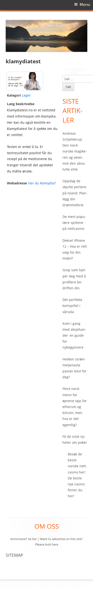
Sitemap (14, 555)
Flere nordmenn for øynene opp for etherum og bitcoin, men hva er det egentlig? (74, 406)
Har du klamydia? (42, 183)
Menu (85, 4)
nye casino (76, 484)
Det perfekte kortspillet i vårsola (72, 305)
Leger (26, 95)
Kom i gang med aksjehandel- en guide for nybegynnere (74, 335)
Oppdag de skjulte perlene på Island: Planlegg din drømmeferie (74, 193)
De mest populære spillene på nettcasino (74, 222)
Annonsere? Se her (23, 539)
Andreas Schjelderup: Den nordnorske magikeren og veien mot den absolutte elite (74, 151)
